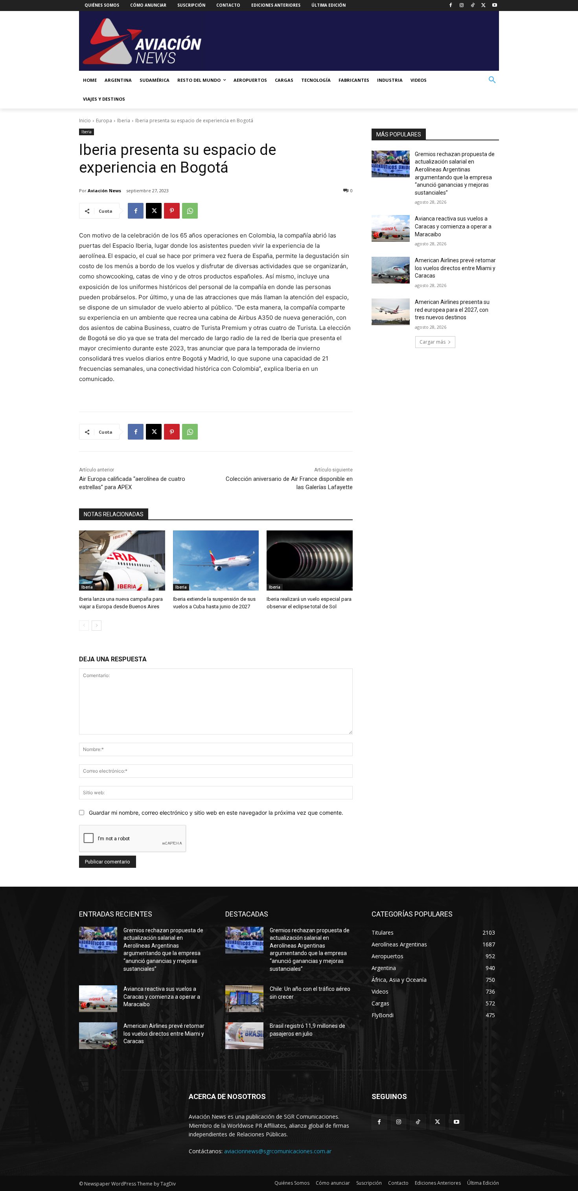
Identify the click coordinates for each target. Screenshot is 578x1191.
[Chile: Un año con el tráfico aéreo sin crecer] (244, 998)
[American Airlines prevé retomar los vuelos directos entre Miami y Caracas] (391, 270)
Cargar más (432, 342)
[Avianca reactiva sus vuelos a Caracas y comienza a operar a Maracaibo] (391, 228)
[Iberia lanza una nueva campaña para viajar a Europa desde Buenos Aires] (122, 560)
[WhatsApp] (190, 211)
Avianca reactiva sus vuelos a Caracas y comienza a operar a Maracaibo (453, 226)
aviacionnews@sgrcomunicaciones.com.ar (277, 1151)
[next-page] (96, 625)
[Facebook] (450, 5)
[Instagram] (461, 5)
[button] (492, 80)
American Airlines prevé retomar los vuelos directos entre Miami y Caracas (455, 268)
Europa (104, 120)
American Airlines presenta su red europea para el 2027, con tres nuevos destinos (452, 309)
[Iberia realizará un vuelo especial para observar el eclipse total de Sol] (310, 560)
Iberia (123, 120)
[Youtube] (494, 5)
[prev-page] (84, 625)
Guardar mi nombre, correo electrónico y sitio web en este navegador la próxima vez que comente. (216, 812)
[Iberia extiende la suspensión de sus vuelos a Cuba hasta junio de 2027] (216, 560)
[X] (483, 5)
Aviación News (104, 190)
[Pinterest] (172, 211)
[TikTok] (472, 5)
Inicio (85, 120)
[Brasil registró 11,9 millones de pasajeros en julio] (244, 1035)
